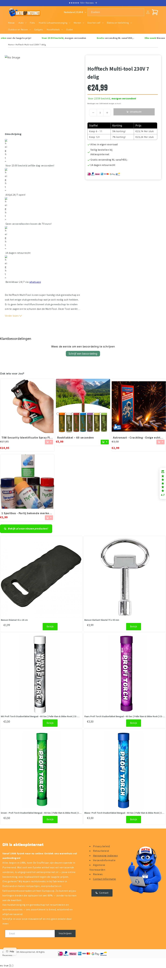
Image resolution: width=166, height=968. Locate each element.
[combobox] (116, 12)
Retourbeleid (101, 851)
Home (11, 44)
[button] (22, 22)
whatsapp (35, 282)
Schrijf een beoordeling (83, 353)
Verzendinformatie (104, 860)
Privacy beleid (101, 846)
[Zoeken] (140, 12)
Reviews (98, 874)
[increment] (107, 112)
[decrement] (93, 112)
